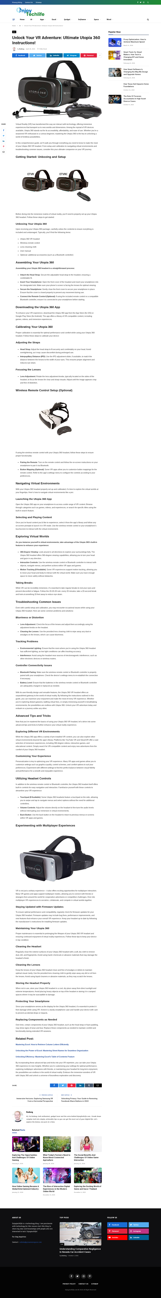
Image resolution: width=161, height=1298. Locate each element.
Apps (42, 19)
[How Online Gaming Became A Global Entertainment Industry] (26, 1175)
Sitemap (38, 2)
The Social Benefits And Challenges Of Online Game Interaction (86, 1157)
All (14, 32)
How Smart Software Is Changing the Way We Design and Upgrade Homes (136, 71)
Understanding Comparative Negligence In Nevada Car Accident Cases (80, 1250)
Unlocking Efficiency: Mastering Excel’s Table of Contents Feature (45, 1057)
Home (22, 19)
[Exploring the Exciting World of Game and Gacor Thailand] (88, 1175)
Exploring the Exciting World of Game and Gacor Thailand (87, 1187)
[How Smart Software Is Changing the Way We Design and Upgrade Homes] (114, 72)
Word (109, 19)
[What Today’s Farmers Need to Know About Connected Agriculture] (57, 1144)
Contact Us (29, 2)
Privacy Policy (17, 2)
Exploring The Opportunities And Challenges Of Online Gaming (24, 1157)
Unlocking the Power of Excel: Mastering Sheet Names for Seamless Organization (52, 1051)
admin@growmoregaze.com (31, 1242)
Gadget (67, 19)
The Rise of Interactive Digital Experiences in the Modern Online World (56, 1189)
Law (62, 1244)
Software (82, 19)
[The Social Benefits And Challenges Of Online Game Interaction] (88, 1144)
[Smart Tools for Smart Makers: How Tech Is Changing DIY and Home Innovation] (114, 55)
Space (96, 19)
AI (31, 19)
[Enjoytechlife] (30, 12)
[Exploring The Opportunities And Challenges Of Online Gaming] (26, 1144)
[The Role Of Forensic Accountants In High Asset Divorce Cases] (114, 99)
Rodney (21, 49)
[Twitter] (3, 135)
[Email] (3, 152)
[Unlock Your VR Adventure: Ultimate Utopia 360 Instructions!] (57, 89)
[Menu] (13, 19)
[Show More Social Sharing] (100, 55)
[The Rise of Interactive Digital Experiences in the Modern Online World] (57, 1175)
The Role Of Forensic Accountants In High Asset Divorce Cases (135, 98)
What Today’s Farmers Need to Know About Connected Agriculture (56, 1157)
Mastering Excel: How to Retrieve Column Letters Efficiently (42, 1045)
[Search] (148, 19)
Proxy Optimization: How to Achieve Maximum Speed (135, 40)
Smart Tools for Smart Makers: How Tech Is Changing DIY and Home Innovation (134, 56)
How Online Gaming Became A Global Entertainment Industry (25, 1187)
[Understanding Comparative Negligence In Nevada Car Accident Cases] (80, 1234)
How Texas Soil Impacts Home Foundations (136, 85)
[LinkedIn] (3, 141)
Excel (54, 19)
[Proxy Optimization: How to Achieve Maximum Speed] (114, 42)
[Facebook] (3, 130)
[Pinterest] (3, 146)
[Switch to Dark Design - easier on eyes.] (148, 2)
